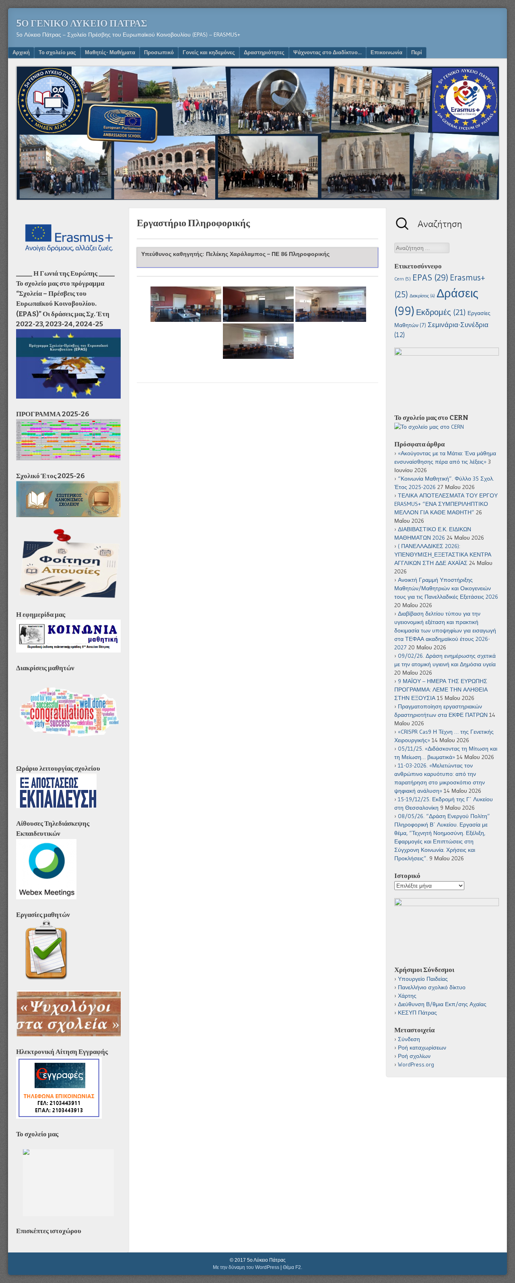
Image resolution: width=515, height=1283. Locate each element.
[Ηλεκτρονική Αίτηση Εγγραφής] (59, 1116)
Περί (416, 52)
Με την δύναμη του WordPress (246, 1267)
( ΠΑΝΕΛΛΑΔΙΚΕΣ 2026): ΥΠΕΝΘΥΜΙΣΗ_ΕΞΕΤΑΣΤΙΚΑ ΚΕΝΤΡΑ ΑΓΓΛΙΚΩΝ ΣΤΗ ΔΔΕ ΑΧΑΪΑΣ (442, 554)
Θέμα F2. (292, 1267)
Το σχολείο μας (57, 52)
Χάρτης (407, 995)
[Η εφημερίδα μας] (68, 650)
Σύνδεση (409, 1039)
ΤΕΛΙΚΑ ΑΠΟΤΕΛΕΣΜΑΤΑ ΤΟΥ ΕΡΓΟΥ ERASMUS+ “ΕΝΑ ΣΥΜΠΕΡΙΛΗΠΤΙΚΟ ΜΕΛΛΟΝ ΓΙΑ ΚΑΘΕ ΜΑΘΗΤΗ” (446, 504)
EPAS (430, 277)
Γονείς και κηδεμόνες (209, 52)
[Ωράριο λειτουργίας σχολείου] (56, 806)
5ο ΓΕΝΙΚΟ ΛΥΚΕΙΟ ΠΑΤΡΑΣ (81, 23)
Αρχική (21, 52)
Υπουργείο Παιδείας (423, 978)
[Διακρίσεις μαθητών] (68, 751)
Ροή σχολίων (414, 1056)
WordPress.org (416, 1064)
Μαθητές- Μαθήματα (110, 52)
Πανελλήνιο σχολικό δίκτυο (432, 987)
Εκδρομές (441, 312)
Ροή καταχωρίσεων (422, 1047)
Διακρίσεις (422, 296)
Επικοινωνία (386, 52)
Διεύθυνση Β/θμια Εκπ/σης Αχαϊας (442, 1004)
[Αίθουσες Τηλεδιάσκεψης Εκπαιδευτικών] (46, 897)
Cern (402, 279)
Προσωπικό (159, 52)
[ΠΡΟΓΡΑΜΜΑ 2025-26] (68, 458)
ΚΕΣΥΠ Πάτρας (417, 1012)
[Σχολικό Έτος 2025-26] (68, 515)
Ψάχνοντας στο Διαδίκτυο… (327, 52)
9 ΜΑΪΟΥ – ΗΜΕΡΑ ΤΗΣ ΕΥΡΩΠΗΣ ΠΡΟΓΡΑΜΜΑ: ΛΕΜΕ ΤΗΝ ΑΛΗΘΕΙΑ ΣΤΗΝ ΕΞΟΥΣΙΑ (441, 689)
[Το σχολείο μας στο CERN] (429, 426)
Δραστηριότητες (264, 52)
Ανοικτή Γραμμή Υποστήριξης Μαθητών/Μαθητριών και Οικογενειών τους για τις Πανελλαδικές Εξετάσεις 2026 (446, 588)
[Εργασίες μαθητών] (46, 978)
